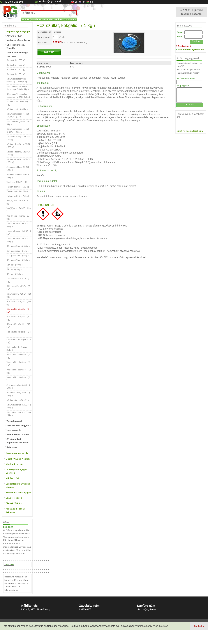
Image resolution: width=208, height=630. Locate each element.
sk (76, 1)
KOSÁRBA (49, 52)
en (84, 1)
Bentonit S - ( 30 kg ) (16, 74)
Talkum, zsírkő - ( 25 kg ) (18, 196)
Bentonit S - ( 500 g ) (16, 60)
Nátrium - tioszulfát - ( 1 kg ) (19, 400)
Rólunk (25, 19)
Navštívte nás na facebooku (189, 131)
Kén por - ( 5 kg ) (14, 269)
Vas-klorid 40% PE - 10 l (17, 182)
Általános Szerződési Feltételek (47, 19)
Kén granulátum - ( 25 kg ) (18, 260)
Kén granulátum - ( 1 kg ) (17, 251)
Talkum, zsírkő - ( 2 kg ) (17, 191)
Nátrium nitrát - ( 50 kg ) (17, 109)
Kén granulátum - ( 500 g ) (18, 246)
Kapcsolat (71, 19)
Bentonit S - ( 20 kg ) (16, 69)
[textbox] (49, 12)
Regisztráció (184, 46)
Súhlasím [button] (199, 626)
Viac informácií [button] (161, 626)
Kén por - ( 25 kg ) (15, 274)
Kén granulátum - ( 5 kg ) (17, 255)
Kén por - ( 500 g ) (15, 265)
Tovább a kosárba (191, 14)
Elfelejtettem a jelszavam (191, 49)
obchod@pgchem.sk (50, 1)
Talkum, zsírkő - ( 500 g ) (18, 187)
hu (91, 1)
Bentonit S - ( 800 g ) (16, 65)
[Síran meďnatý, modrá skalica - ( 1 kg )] (129, 42)
